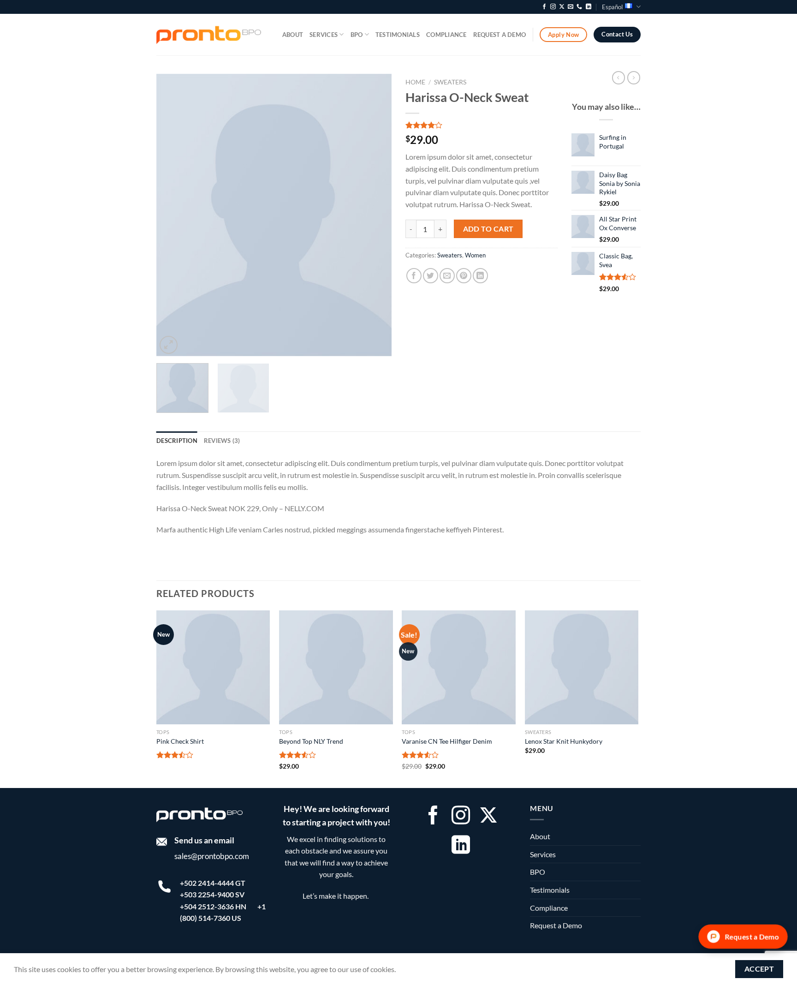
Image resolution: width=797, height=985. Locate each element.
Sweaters (450, 82)
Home (415, 82)
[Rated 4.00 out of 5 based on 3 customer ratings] (481, 125)
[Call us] (579, 7)
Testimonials (397, 34)
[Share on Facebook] (414, 275)
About (292, 34)
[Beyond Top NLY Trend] (336, 667)
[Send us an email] (570, 7)
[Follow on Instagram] (553, 7)
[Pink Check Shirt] (213, 667)
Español (612, 7)
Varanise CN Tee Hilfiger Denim (447, 741)
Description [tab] (176, 440)
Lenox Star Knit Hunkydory (563, 741)
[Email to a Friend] (447, 275)
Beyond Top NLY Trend (311, 741)
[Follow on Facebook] (544, 7)
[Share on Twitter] (430, 275)
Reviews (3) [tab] (222, 440)
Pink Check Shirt (180, 741)
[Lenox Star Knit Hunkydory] (582, 667)
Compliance (446, 34)
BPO (357, 34)
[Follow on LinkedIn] (588, 7)
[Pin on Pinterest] (463, 275)
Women (475, 255)
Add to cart (488, 229)
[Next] (375, 215)
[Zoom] (169, 345)
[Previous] (172, 215)
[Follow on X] (562, 7)
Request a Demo (499, 34)
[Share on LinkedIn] (480, 275)
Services (323, 34)
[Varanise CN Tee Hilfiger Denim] (459, 667)
